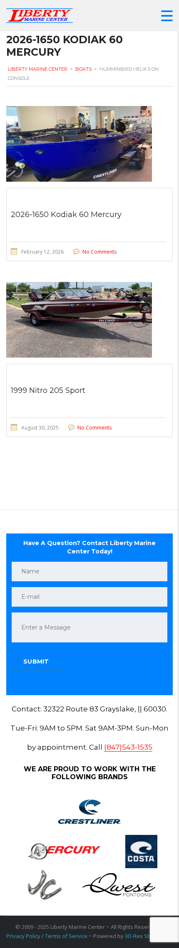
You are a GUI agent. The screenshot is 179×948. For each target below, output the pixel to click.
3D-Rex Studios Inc (148, 936)
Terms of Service (66, 936)
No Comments (99, 251)
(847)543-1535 (128, 747)
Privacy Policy (23, 936)
